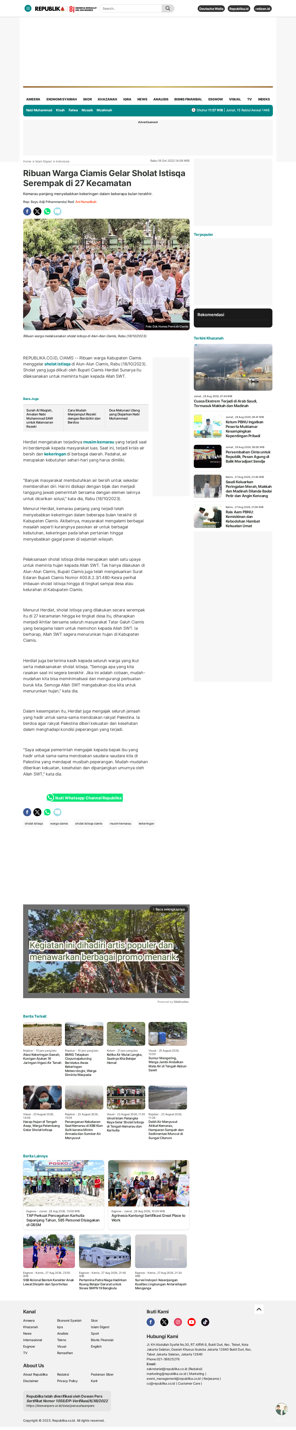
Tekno (61, 1340)
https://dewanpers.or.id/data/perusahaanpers (60, 1406)
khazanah (107, 99)
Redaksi (63, 1374)
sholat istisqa (57, 363)
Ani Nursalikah (85, 202)
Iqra (60, 1327)
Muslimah (104, 110)
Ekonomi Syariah (61, 99)
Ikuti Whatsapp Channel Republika (88, 798)
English (96, 1346)
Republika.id (238, 9)
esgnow (215, 99)
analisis (160, 99)
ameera (33, 99)
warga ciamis (59, 823)
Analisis (62, 1333)
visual (235, 99)
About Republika (35, 1374)
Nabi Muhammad (39, 110)
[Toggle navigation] (28, 8)
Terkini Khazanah (209, 338)
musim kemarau (98, 441)
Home (27, 161)
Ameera (29, 1320)
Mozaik (87, 110)
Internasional (32, 1340)
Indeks (264, 99)
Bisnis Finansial (188, 99)
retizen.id (263, 9)
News (27, 1333)
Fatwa (73, 110)
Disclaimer (30, 1381)
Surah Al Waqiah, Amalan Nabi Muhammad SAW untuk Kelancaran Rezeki (39, 418)
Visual (61, 1346)
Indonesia (62, 161)
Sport (95, 1333)
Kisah (60, 110)
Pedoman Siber (102, 1374)
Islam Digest (43, 161)
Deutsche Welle (211, 9)
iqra (127, 99)
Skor (94, 1320)
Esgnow (29, 1346)
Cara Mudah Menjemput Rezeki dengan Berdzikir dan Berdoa (84, 416)
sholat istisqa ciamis (88, 823)
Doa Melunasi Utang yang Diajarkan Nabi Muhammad (124, 414)
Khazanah (30, 1327)
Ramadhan (65, 1353)
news (142, 99)
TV (249, 99)
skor (87, 99)
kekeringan (55, 454)
